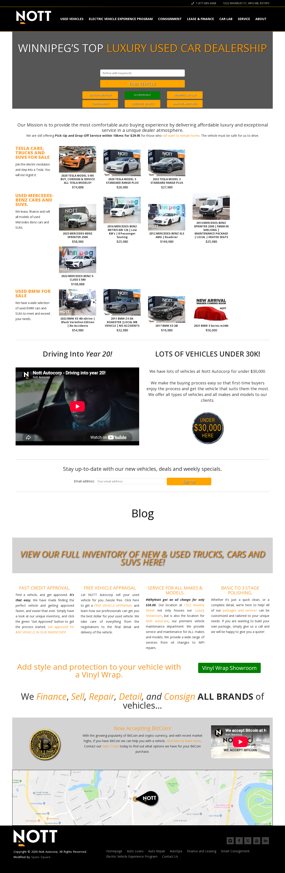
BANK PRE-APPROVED (185, 103)
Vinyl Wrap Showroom (229, 667)
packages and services (240, 610)
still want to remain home (181, 135)
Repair (100, 696)
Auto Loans (135, 851)
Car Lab (225, 19)
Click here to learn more (183, 741)
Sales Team (110, 746)
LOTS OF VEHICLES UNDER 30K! (207, 354)
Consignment (170, 19)
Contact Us (170, 856)
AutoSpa (176, 851)
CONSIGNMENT (100, 103)
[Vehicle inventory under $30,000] (207, 428)
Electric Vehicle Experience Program (121, 19)
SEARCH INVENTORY (100, 95)
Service (244, 19)
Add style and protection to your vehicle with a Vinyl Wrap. (99, 670)
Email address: (85, 481)
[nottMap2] (142, 798)
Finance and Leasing (201, 851)
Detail (130, 696)
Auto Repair (156, 851)
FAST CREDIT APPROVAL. (44, 588)
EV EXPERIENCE (142, 95)
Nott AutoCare (157, 621)
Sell (77, 696)
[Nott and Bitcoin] (45, 744)
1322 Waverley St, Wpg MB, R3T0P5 (245, 3)
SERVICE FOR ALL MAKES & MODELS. (175, 590)
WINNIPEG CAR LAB (185, 95)
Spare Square (41, 857)
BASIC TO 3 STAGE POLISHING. (240, 590)
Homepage (114, 851)
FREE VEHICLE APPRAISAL (110, 588)
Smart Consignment (235, 851)
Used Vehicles (71, 19)
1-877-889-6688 (205, 3)
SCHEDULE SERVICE (143, 103)
